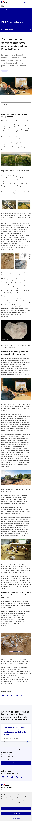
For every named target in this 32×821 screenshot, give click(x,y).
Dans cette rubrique (8, 30)
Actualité (4, 70)
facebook (12, 777)
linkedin (7, 777)
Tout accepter (16, 809)
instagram (16, 777)
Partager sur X (7, 695)
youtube (21, 777)
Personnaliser (16, 818)
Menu (29, 2)
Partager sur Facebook (3, 695)
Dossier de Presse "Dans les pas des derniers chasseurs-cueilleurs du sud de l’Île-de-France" (15, 731)
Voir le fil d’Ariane (5, 10)
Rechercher (25, 2)
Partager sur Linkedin (12, 695)
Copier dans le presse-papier (21, 695)
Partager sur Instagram (16, 695)
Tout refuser (16, 813)
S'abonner (16, 763)
